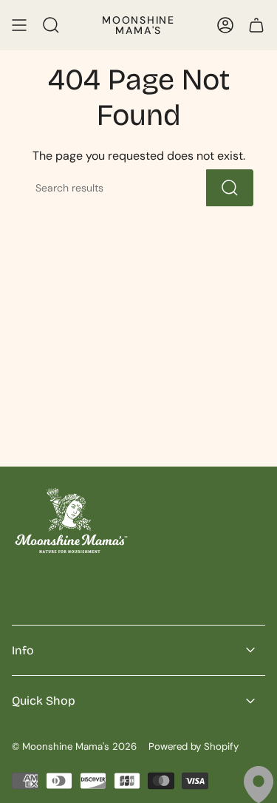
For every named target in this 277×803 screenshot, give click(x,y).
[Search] (229, 187)
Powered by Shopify (193, 746)
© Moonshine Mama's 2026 (74, 746)
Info (23, 650)
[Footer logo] (71, 520)
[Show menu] (19, 25)
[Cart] (256, 25)
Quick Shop (43, 701)
